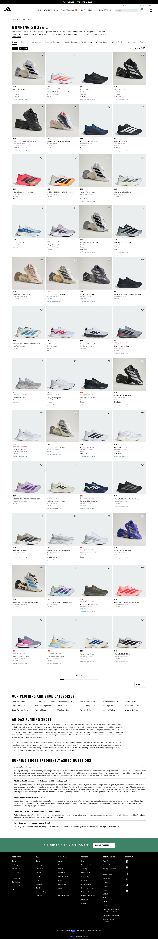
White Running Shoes (110, 701)
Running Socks (85, 710)
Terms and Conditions (94, 930)
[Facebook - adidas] (135, 862)
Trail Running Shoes (65, 701)
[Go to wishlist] (146, 10)
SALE (83, 10)
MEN (39, 10)
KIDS (56, 10)
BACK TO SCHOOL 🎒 (69, 10)
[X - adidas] (135, 874)
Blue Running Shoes (87, 706)
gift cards (141, 6)
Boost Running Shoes (20, 710)
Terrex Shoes (62, 706)
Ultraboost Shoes (18, 701)
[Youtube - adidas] (135, 891)
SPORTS (91, 10)
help (123, 6)
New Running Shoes (132, 706)
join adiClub (149, 6)
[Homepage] (7, 9)
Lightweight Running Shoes (45, 701)
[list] (79, 42)
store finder (117, 6)
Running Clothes (108, 710)
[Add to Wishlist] (41, 56)
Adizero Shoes (130, 701)
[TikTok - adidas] (135, 885)
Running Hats (107, 706)
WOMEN (47, 10)
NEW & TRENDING (105, 10)
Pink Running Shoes (87, 701)
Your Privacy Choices (63, 930)
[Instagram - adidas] (135, 868)
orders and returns (131, 6)
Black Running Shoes (43, 706)
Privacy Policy (81, 930)
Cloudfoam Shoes (63, 710)
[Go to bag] (151, 10)
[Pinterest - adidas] (135, 879)
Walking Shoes (40, 710)
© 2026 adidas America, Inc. (79, 936)
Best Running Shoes (19, 706)
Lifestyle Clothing (131, 710)
